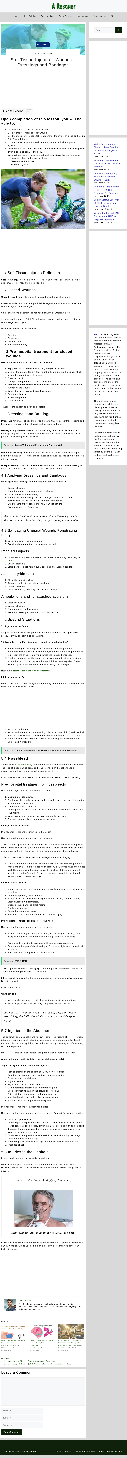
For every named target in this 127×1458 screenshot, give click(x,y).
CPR (10, 560)
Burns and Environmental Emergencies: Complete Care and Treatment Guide (70, 1342)
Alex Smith (40, 53)
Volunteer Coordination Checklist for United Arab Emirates (107, 163)
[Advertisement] (43, 89)
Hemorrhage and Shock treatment (32, 671)
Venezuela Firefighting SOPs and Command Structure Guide (105, 176)
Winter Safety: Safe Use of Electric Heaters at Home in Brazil (106, 203)
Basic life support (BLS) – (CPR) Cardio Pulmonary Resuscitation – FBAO (37, 1364)
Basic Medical (47, 16)
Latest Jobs (82, 16)
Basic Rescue (65, 16)
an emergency (24, 765)
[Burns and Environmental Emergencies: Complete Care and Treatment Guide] (71, 1331)
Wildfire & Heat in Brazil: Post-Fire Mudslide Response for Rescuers (107, 190)
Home (16, 16)
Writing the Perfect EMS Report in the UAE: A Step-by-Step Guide (106, 216)
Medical (7, 1358)
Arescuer (98, 334)
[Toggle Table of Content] (27, 111)
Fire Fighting (30, 16)
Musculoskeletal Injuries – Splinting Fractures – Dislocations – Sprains (13, 1342)
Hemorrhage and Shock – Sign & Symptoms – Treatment (41, 1342)
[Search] (118, 30)
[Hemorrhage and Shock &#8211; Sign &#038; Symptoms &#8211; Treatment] (43, 1331)
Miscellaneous (99, 16)
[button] (112, 16)
